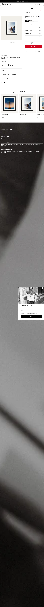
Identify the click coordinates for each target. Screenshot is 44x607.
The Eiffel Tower (4, 114)
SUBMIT (31, 316)
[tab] (10, 92)
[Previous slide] (1, 106)
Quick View (9, 111)
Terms (36, 313)
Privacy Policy (33, 313)
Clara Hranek (28, 12)
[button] (29, 8)
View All (21, 91)
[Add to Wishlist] (40, 11)
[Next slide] (43, 106)
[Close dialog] (43, 288)
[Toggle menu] (42, 4)
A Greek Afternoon (23, 114)
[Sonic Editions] (6, 4)
